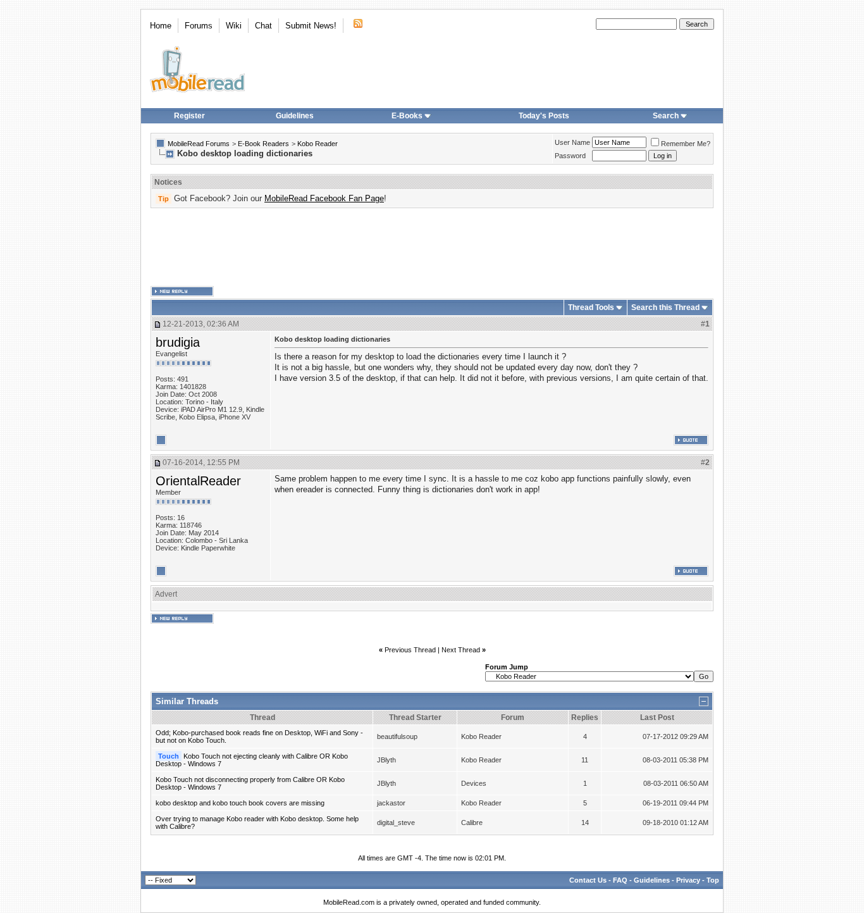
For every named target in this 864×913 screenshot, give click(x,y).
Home (160, 25)
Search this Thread (665, 307)
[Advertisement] (432, 247)
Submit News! (310, 25)
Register (189, 115)
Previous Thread (410, 650)
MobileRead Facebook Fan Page (324, 198)
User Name (572, 142)
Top (713, 880)
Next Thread (460, 650)
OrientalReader (198, 481)
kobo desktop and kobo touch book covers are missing (240, 803)
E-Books (407, 115)
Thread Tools (591, 307)
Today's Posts (544, 115)
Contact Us (588, 880)
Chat (263, 25)
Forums (199, 25)
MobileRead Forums (199, 143)
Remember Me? (685, 143)
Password (570, 155)
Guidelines (295, 115)
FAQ (620, 880)
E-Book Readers (263, 143)
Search (666, 115)
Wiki (234, 25)
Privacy (688, 880)
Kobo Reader (317, 143)
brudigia (178, 342)
